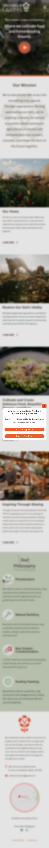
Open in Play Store (24, 436)
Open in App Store (24, 430)
